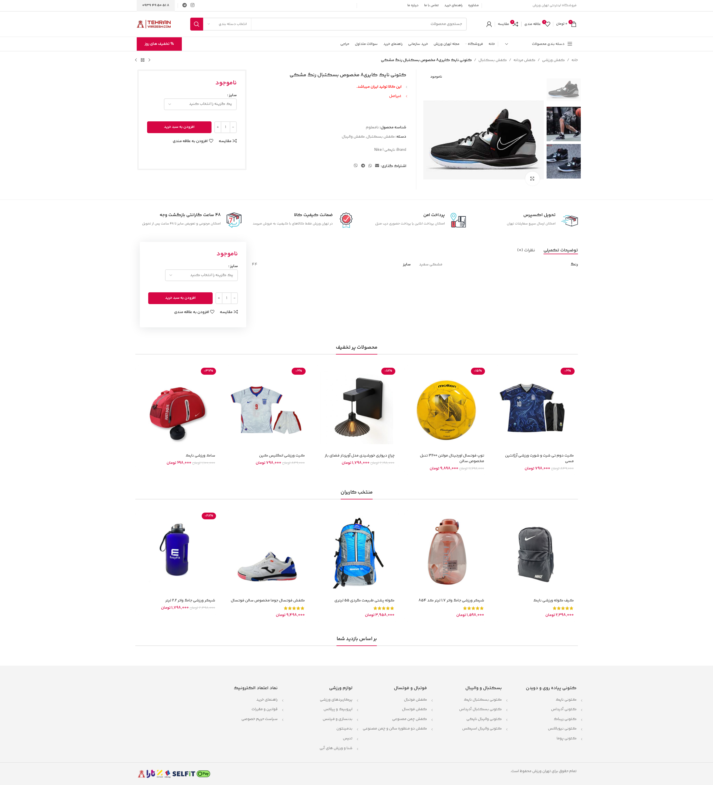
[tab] (561, 250)
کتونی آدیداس (564, 709)
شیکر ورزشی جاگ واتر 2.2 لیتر (190, 601)
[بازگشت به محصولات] (142, 60)
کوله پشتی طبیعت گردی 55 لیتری (364, 601)
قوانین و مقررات (264, 709)
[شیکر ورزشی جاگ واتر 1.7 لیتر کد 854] (446, 553)
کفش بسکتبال (493, 60)
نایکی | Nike (384, 150)
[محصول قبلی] (149, 60)
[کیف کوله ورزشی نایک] (536, 553)
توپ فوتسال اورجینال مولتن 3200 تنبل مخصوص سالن (452, 458)
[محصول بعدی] (136, 60)
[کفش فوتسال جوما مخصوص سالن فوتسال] (267, 553)
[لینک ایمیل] (377, 166)
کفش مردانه (524, 60)
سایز (233, 95)
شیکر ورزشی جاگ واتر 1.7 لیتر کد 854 (451, 601)
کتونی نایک (566, 700)
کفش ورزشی (553, 60)
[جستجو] (196, 24)
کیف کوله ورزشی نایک (553, 601)
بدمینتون (344, 729)
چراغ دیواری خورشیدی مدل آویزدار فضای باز (359, 456)
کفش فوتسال (414, 709)
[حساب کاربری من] (489, 24)
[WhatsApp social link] (370, 166)
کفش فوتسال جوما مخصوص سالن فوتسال (268, 601)
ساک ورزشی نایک (200, 456)
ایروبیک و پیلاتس (338, 709)
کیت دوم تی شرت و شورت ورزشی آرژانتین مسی (539, 458)
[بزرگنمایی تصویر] (532, 179)
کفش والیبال (353, 137)
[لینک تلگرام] (185, 5)
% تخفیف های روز (159, 44)
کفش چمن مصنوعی (409, 719)
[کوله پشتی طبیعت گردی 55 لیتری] (357, 553)
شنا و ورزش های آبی (336, 748)
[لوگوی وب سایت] (154, 24)
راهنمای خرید (267, 700)
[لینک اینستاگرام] (192, 5)
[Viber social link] (355, 166)
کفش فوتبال (415, 700)
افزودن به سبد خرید (179, 127)
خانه (575, 60)
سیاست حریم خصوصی (259, 719)
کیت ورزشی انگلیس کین (282, 456)
